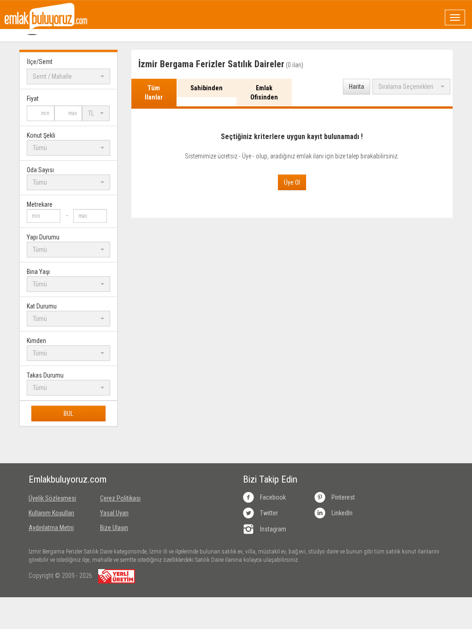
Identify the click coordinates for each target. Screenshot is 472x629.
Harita (356, 86)
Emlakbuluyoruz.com (57, 479)
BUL (68, 413)
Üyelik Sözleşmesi (52, 498)
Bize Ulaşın (114, 527)
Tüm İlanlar (154, 92)
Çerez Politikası (120, 498)
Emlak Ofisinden (264, 92)
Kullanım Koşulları (51, 513)
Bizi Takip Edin (270, 479)
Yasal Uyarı (114, 513)
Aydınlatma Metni (51, 527)
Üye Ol (292, 182)
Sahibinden (206, 88)
